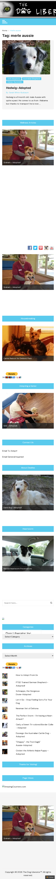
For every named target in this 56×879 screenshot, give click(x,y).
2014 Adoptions (13, 79)
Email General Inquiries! (13, 456)
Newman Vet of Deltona (27, 708)
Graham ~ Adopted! (12, 162)
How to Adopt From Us (27, 675)
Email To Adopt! (9, 450)
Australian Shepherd (31, 79)
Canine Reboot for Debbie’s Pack (18, 358)
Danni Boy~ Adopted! (13, 507)
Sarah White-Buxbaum (19, 92)
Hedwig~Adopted (18, 88)
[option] (28, 147)
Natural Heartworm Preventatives (18, 568)
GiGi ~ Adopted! (10, 426)
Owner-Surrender (14, 82)
